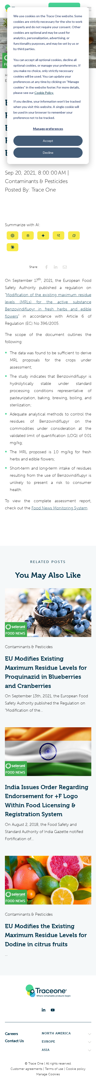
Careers (11, 1033)
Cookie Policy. (44, 93)
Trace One (43, 190)
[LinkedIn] (44, 1010)
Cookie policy (76, 1069)
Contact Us (14, 1041)
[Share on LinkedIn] (56, 267)
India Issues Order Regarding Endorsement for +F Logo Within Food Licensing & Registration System (46, 801)
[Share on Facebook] (46, 267)
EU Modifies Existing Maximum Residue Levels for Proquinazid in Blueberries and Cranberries (46, 672)
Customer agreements (26, 1069)
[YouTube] (53, 1010)
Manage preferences (48, 129)
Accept (48, 141)
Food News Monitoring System (59, 508)
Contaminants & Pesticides (36, 181)
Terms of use (54, 1069)
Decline (48, 152)
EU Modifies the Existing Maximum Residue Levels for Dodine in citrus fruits (46, 935)
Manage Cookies (48, 1074)
